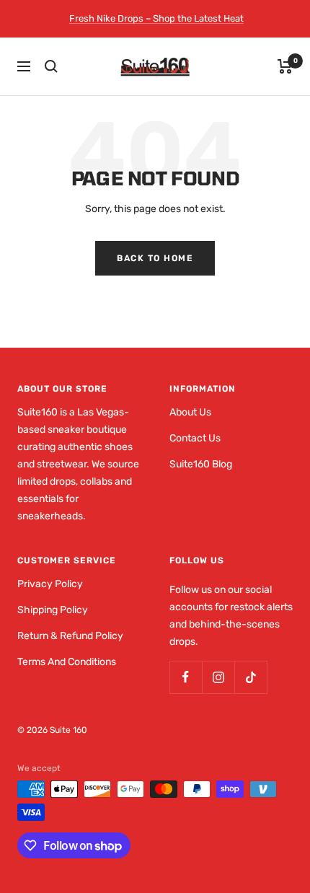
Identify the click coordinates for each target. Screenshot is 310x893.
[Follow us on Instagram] (218, 677)
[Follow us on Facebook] (185, 677)
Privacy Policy (50, 584)
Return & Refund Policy (70, 636)
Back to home (155, 258)
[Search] (51, 66)
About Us (190, 412)
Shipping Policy (52, 610)
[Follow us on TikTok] (250, 677)
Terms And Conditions (66, 662)
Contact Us (195, 438)
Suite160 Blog (200, 464)
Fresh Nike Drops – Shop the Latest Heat (156, 18)
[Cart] (285, 66)
